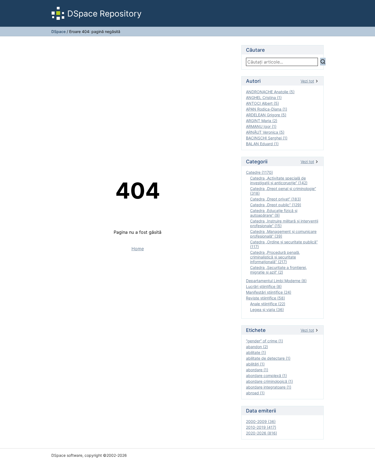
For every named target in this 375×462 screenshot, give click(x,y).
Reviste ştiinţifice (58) (265, 298)
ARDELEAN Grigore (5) (266, 114)
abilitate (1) (256, 352)
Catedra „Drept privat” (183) (275, 199)
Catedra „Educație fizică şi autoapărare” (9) (273, 213)
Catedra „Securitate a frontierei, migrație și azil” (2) (278, 269)
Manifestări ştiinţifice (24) (268, 292)
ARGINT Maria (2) (261, 120)
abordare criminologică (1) (269, 381)
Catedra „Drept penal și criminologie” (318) (283, 191)
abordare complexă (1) (266, 375)
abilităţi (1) (255, 364)
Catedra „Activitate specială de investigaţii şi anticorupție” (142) (278, 180)
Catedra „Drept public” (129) (275, 204)
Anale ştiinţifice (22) (267, 303)
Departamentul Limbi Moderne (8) (276, 280)
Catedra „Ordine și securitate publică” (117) (284, 244)
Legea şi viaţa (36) (267, 309)
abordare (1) (257, 369)
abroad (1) (255, 393)
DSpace (58, 31)
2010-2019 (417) (261, 427)
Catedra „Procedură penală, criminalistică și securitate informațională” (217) (275, 257)
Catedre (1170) (259, 172)
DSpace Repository (104, 13)
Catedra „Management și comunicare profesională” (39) (283, 233)
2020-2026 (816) (261, 433)
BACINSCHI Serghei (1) (266, 138)
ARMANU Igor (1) (261, 126)
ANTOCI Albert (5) (262, 103)
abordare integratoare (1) (268, 387)
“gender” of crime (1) (264, 341)
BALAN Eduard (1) (262, 143)
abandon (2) (257, 346)
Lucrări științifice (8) (264, 286)
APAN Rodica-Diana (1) (266, 109)
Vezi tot (307, 81)
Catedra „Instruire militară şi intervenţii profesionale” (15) (284, 223)
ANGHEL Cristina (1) (264, 97)
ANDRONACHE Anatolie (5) (270, 91)
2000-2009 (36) (261, 421)
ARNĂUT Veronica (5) (265, 132)
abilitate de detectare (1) (268, 358)
